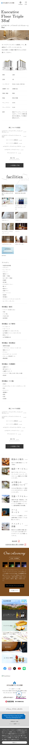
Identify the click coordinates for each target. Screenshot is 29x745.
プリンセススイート (12, 152)
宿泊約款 (14, 541)
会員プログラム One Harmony (14, 716)
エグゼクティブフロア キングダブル (12, 146)
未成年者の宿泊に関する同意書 (14, 544)
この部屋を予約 (14, 165)
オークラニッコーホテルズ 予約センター (14, 719)
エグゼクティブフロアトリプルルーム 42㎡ (11, 136)
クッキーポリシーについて (12, 735)
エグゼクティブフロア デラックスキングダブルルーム (12, 131)
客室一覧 (12, 158)
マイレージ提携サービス (14, 723)
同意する (14, 742)
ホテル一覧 (14, 714)
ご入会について (14, 590)
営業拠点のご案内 (14, 721)
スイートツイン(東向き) (12, 143)
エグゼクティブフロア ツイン (12, 149)
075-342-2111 (9, 692)
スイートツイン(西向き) (12, 140)
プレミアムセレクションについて (14, 585)
